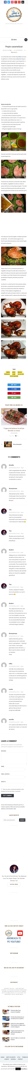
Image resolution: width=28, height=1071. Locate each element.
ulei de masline (14, 376)
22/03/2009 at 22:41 (14, 666)
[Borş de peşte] (8, 444)
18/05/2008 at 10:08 (14, 491)
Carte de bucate (10, 1057)
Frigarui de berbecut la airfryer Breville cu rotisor (17, 1032)
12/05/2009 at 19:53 (14, 692)
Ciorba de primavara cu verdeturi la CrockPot (17, 1017)
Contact (20, 1059)
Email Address (5, 774)
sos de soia (21, 374)
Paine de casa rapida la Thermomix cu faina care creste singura (18, 1025)
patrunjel (7, 374)
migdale (20, 372)
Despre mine (14, 884)
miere (13, 372)
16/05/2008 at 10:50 (14, 467)
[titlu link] (14, 936)
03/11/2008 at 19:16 (14, 587)
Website (3, 781)
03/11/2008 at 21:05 (14, 606)
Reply (22, 467)
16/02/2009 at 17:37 (14, 636)
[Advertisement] (14, 31)
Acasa (2, 1057)
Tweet (15, 384)
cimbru (8, 372)
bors (20, 56)
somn (13, 374)
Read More (24, 1069)
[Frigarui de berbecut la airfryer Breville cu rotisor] (14, 416)
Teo (10, 50)
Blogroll (13, 1059)
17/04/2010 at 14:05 (14, 722)
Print (15, 397)
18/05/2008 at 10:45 (14, 533)
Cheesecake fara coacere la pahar (16, 1011)
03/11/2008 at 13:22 (14, 552)
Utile (18, 1057)
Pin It (14, 393)
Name (2, 766)
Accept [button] (18, 1068)
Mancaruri (14, 52)
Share (15, 389)
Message (3, 751)
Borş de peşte (17, 444)
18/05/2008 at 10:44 (14, 512)
